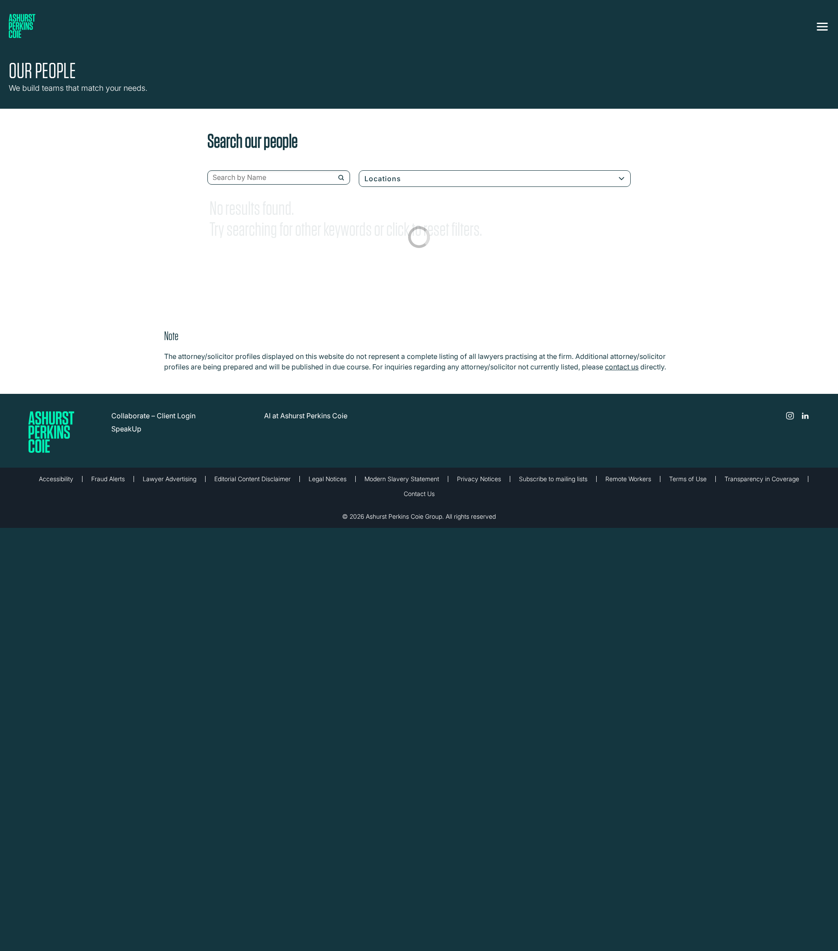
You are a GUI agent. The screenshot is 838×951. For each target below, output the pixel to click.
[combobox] (278, 177)
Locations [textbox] (382, 178)
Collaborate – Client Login (153, 415)
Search (341, 177)
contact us (622, 366)
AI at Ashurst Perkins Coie (305, 415)
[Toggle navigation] (822, 25)
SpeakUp (126, 428)
